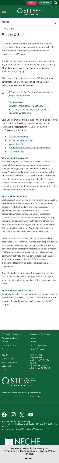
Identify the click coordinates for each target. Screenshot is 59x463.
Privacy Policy (35, 396)
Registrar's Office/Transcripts (42, 334)
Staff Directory (8, 358)
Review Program (37, 349)
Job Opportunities (9, 362)
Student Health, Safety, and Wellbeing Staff (29, 147)
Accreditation (35, 392)
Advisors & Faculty (10, 345)
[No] (55, 454)
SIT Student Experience (12, 334)
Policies (33, 338)
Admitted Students (9, 338)
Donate (45, 3)
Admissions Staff (17, 144)
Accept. (29, 458)
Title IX (5, 355)
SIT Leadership (16, 151)
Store (4, 369)
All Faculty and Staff (19, 136)
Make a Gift (6, 366)
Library (33, 341)
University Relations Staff (21, 140)
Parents (5, 341)
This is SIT (9, 29)
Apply (32, 3)
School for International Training (15, 392)
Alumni (5, 349)
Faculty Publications (38, 345)
